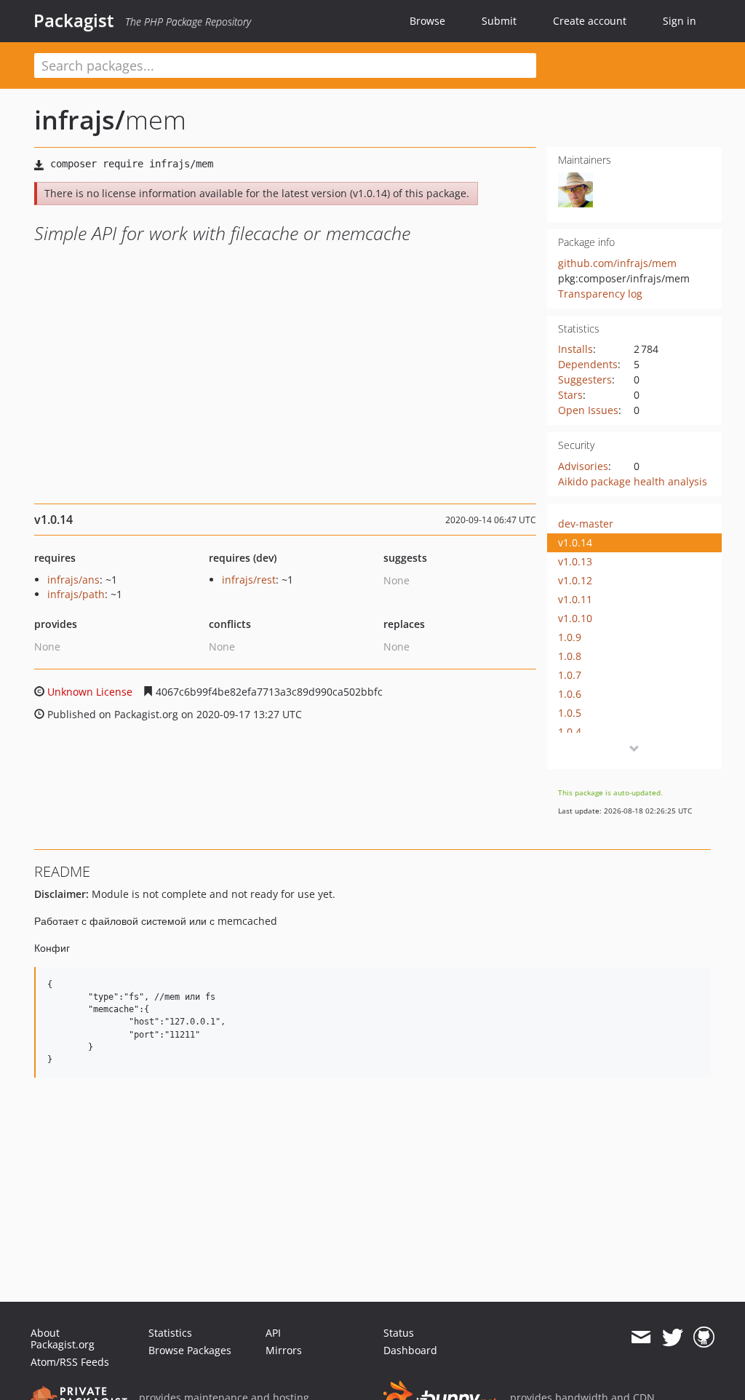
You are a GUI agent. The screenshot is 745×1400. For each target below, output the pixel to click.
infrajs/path (76, 594)
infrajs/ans (73, 579)
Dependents (588, 364)
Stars (570, 395)
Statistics (170, 1333)
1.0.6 (569, 694)
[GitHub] (703, 1337)
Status (398, 1333)
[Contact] (640, 1337)
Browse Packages (189, 1350)
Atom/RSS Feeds (70, 1362)
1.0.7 (569, 675)
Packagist (73, 20)
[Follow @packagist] (672, 1337)
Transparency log (600, 294)
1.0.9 (569, 637)
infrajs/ (79, 120)
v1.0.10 (575, 618)
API (273, 1333)
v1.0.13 (575, 561)
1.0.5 (569, 713)
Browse (427, 21)
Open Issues (588, 410)
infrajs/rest (249, 579)
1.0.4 (569, 732)
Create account (589, 21)
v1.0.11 (575, 599)
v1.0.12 (575, 580)
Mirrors (284, 1350)
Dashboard (410, 1350)
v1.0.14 (575, 542)
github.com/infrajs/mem (617, 263)
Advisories (583, 466)
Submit (499, 21)
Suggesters (585, 379)
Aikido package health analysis (632, 481)
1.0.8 (569, 656)
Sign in (679, 21)
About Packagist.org (63, 1338)
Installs (575, 349)
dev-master (585, 523)
